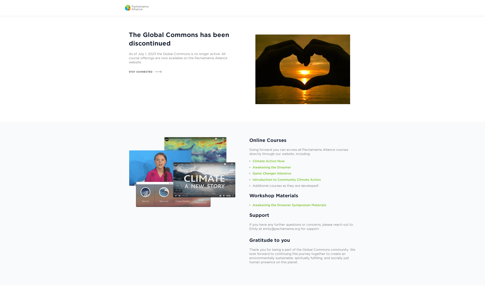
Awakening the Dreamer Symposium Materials (289, 205)
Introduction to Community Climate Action (287, 180)
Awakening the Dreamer (272, 167)
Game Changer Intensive (272, 173)
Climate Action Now (269, 161)
